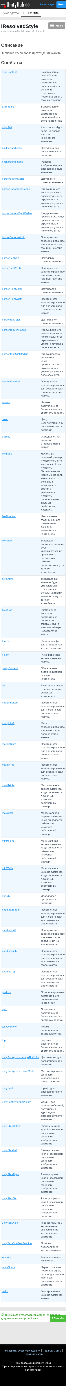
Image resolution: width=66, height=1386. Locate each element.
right (4, 1009)
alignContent (9, 71)
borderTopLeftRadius (14, 329)
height (5, 654)
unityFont (7, 1088)
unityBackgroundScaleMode (18, 1071)
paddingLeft (9, 930)
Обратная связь (33, 1353)
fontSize (6, 641)
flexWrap (7, 609)
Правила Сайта (52, 1350)
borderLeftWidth (11, 268)
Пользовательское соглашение (21, 1350)
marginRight (9, 743)
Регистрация (47, 4)
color (5, 419)
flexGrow (7, 540)
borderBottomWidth (13, 237)
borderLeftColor (11, 257)
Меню (59, 25)
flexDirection (9, 516)
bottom (6, 402)
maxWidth (8, 812)
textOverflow (9, 1026)
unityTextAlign (10, 1222)
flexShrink (7, 578)
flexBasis (7, 453)
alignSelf (7, 127)
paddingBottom (11, 909)
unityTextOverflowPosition (17, 1243)
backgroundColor (12, 147)
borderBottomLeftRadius (16, 188)
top (4, 1040)
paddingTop (9, 971)
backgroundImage (12, 161)
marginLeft (8, 723)
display (6, 436)
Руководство (10, 13)
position (6, 992)
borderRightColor (12, 288)
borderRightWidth (12, 298)
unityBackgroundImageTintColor (20, 1057)
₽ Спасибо (58, 1318)
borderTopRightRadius (15, 353)
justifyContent (10, 668)
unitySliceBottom (11, 1125)
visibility (6, 1257)
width (5, 1291)
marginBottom (10, 702)
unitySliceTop (9, 1198)
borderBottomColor (13, 178)
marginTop (8, 764)
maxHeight (8, 785)
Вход (61, 4)
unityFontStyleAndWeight (16, 1101)
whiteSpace (8, 1267)
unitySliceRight (10, 1174)
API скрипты (31, 13)
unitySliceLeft (9, 1150)
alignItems (8, 106)
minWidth (7, 868)
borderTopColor (11, 319)
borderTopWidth (11, 381)
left (4, 685)
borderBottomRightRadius (17, 213)
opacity (6, 895)
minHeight (8, 840)
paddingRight (9, 950)
